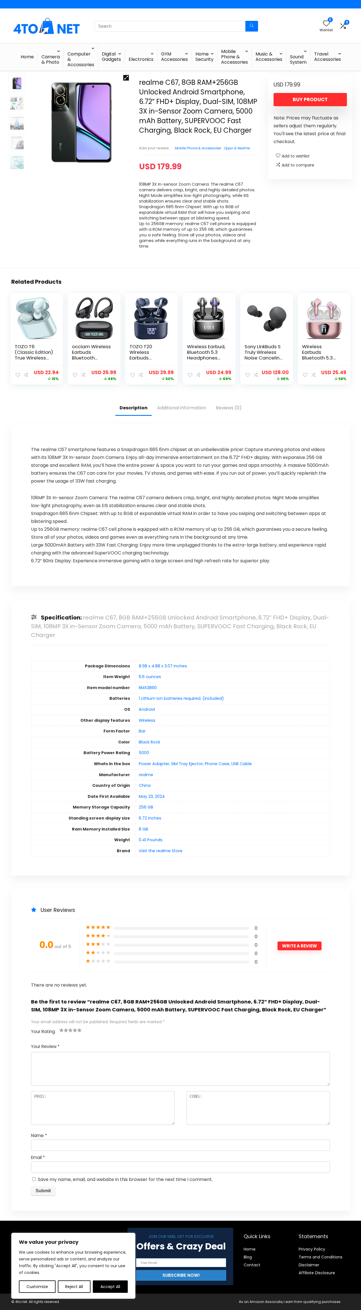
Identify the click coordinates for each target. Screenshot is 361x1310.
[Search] (251, 26)
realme (146, 775)
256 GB (146, 807)
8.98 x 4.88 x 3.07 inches (163, 666)
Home (27, 57)
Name (39, 1135)
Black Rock (149, 742)
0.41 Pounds (150, 840)
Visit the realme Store (160, 851)
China (145, 785)
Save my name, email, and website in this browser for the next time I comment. (125, 1179)
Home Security (204, 57)
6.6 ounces (150, 677)
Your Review (45, 1046)
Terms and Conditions (320, 1257)
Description (134, 408)
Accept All (110, 1286)
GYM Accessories (174, 57)
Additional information (181, 408)
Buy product (310, 99)
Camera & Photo (50, 59)
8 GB (143, 829)
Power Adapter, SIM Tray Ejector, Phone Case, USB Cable (195, 764)
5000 (144, 753)
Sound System (298, 59)
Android (147, 709)
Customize (37, 1286)
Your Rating (43, 1031)
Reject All (74, 1286)
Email (38, 1157)
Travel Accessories (327, 57)
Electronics (141, 59)
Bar (142, 731)
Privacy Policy (312, 1249)
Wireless (147, 720)
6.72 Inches (150, 818)
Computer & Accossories (80, 59)
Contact (252, 1265)
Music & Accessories (269, 57)
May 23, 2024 (152, 796)
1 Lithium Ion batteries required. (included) (181, 698)
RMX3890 (148, 687)
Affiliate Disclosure (317, 1273)
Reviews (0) (229, 408)
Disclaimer (309, 1265)
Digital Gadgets (111, 57)
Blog (248, 1257)
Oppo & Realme (237, 148)
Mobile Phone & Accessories (234, 56)
